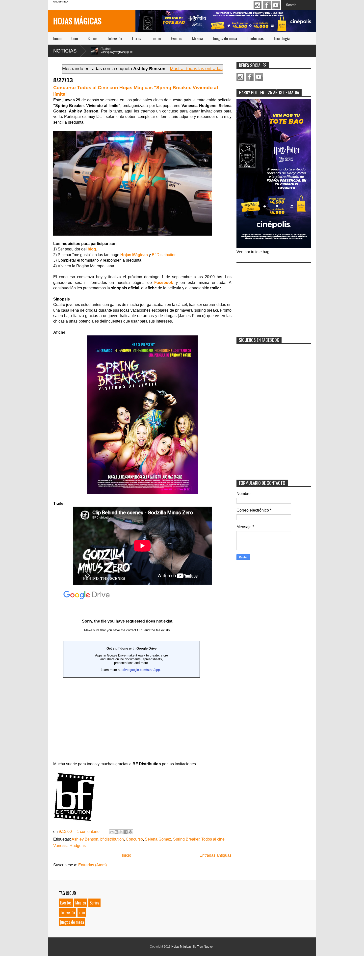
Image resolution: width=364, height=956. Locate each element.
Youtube (276, 5)
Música (197, 38)
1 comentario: (89, 831)
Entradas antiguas (216, 855)
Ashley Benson (85, 839)
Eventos (176, 38)
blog (92, 249)
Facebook (267, 5)
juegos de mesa (72, 922)
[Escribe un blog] (116, 831)
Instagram (257, 5)
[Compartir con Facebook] (125, 831)
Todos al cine (213, 839)
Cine (74, 38)
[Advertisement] (273, 297)
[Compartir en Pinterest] (130, 831)
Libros (136, 38)
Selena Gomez (158, 839)
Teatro (156, 38)
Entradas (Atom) (92, 865)
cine (82, 912)
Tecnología (282, 38)
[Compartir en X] (121, 831)
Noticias (65, 51)
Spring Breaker (186, 839)
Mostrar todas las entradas (196, 68)
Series (92, 38)
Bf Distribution (164, 255)
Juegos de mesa (225, 38)
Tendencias (255, 38)
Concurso (134, 839)
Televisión (114, 38)
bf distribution (112, 839)
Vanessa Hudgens (69, 846)
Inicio (57, 38)
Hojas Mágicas (77, 21)
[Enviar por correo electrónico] (111, 831)
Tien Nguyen (205, 946)
